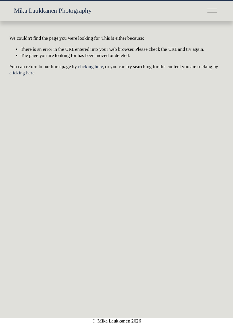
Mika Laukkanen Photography (52, 10)
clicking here (90, 66)
